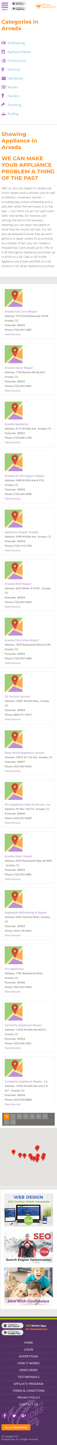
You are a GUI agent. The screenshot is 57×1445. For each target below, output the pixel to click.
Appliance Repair (19, 52)
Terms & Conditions (28, 1391)
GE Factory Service (17, 696)
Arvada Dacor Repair (19, 368)
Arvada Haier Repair (18, 856)
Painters (13, 96)
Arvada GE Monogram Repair (25, 476)
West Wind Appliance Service (24, 753)
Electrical (14, 69)
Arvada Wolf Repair (18, 584)
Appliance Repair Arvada (21, 532)
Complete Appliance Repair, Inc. (26, 1081)
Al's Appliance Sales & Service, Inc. (28, 804)
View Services (13, 334)
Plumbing (14, 105)
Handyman (15, 78)
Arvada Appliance (17, 424)
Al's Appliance (14, 969)
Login (28, 1349)
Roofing (13, 114)
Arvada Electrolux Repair (22, 640)
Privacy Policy (28, 1397)
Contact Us (28, 1404)
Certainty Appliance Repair (23, 1025)
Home (28, 1342)
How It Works (28, 1363)
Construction (17, 60)
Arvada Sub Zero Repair (21, 311)
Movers (13, 87)
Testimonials (28, 1377)
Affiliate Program (28, 1384)
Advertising (28, 1356)
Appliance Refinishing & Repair (26, 912)
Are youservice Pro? (48, 6)
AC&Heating (16, 43)
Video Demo (28, 1370)
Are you (16, 1427)
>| (13, 1122)
